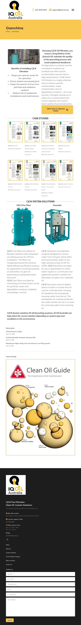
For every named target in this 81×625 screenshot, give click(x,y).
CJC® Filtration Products (13, 556)
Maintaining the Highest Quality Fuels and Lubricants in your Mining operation (28, 343)
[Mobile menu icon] (73, 10)
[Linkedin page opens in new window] (7, 539)
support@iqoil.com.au (60, 10)
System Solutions (11, 552)
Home (7, 545)
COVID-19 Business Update (14, 331)
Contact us (9, 564)
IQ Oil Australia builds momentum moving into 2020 (20, 337)
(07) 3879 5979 (41, 10)
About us (8, 549)
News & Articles (10, 560)
